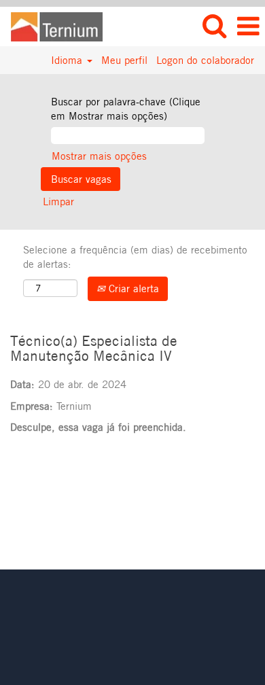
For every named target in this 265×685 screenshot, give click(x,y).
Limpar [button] (58, 201)
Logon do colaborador (205, 60)
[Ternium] (51, 25)
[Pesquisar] (214, 25)
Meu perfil (124, 60)
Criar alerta (132, 288)
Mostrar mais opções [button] (99, 156)
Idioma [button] (68, 60)
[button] (248, 26)
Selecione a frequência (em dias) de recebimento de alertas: (135, 256)
